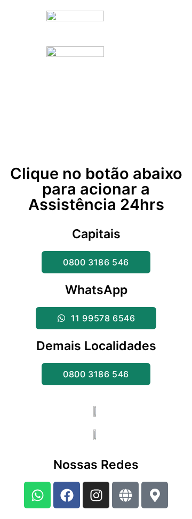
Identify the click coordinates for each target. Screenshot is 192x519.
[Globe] (125, 495)
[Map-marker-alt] (154, 495)
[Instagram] (96, 495)
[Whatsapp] (37, 495)
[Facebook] (66, 495)
